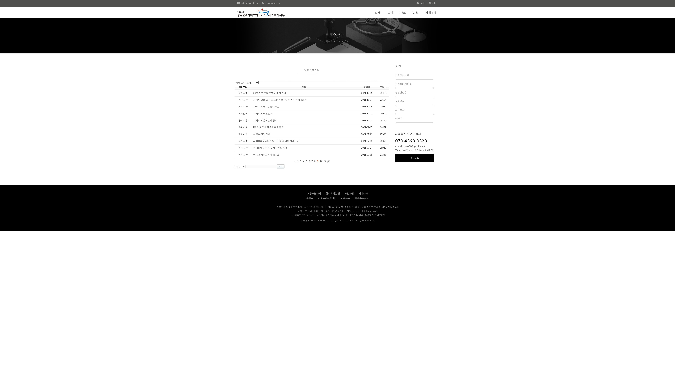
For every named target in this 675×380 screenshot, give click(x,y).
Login (422, 3)
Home (329, 41)
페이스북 (363, 193)
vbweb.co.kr (342, 220)
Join (434, 3)
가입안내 (431, 12)
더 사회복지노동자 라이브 (266, 154)
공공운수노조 (362, 198)
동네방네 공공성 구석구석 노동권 (270, 148)
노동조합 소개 (402, 75)
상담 (416, 12)
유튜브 (309, 198)
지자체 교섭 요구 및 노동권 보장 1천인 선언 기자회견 (280, 100)
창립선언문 (401, 92)
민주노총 (345, 198)
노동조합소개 (314, 193)
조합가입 (349, 193)
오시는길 (399, 109)
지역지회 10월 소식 (263, 113)
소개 (378, 12)
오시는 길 (414, 158)
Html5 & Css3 (368, 220)
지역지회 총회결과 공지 (265, 120)
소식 (390, 12)
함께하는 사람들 (403, 83)
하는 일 (399, 118)
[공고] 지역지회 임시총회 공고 (268, 127)
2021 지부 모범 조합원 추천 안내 (269, 93)
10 (321, 161)
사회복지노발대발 (327, 198)
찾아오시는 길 (333, 193)
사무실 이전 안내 (261, 134)
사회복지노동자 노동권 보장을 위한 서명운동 (276, 141)
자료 (403, 12)
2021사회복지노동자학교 (266, 106)
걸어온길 (399, 101)
